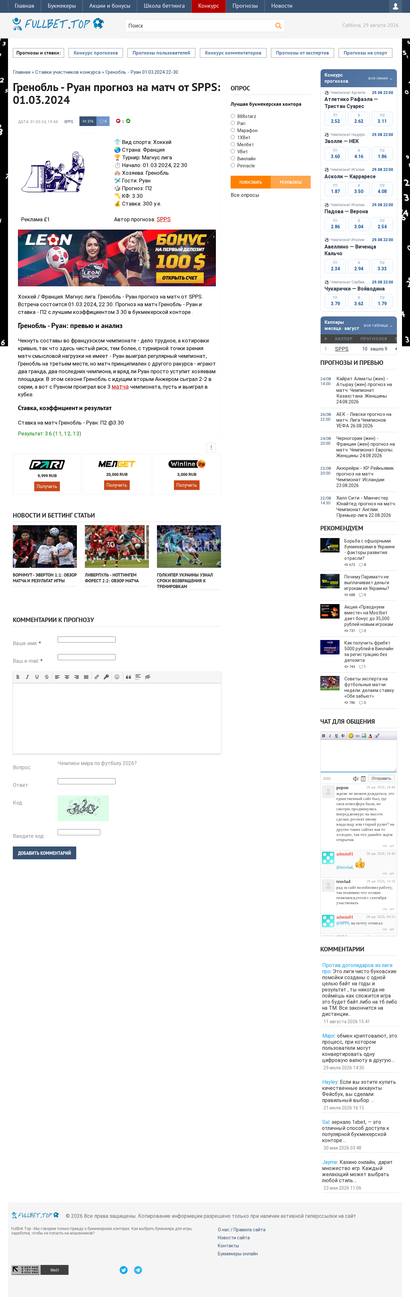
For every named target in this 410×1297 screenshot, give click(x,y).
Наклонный (330, 736)
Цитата (376, 736)
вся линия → (380, 78)
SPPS (68, 122)
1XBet (243, 137)
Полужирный (324, 736)
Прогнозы (245, 6)
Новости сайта (234, 1237)
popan (342, 787)
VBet (242, 151)
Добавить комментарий (44, 853)
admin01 (344, 854)
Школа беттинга (164, 6)
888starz (246, 116)
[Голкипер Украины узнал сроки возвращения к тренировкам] (189, 546)
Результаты (291, 182)
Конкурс (208, 6)
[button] (17, 677)
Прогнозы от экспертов (302, 53)
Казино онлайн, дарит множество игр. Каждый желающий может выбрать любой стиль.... (357, 1171)
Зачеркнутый (343, 736)
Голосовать (251, 182)
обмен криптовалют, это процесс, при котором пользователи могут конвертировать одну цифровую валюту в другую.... (359, 1048)
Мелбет (245, 144)
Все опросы (245, 194)
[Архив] (363, 778)
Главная (24, 6)
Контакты (228, 1245)
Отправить (381, 778)
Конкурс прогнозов (96, 53)
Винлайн (246, 158)
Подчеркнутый (336, 736)
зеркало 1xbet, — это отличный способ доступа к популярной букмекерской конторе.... (355, 1131)
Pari (240, 123)
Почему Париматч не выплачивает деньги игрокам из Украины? (366, 582)
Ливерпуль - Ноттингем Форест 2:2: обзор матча (112, 578)
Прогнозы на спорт (365, 53)
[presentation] (18, 676)
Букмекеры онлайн (238, 1253)
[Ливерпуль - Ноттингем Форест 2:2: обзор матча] (117, 546)
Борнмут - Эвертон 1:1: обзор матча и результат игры (45, 578)
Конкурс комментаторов (233, 53)
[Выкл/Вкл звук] (355, 778)
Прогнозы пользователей (161, 53)
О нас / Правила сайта (242, 1229)
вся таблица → (378, 325)
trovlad (343, 881)
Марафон (247, 130)
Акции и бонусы (109, 6)
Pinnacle (245, 165)
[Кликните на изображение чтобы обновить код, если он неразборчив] (83, 819)
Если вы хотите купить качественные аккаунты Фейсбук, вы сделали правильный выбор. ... (359, 1091)
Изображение (364, 736)
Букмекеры (62, 6)
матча (120, 386)
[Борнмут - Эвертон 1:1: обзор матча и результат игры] (45, 546)
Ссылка (357, 736)
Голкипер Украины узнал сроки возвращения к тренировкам (185, 581)
